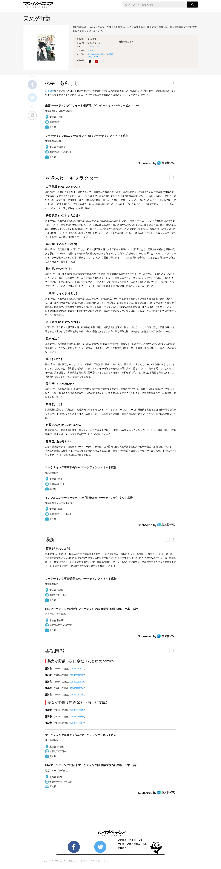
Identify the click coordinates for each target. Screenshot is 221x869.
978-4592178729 (77, 675)
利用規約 (83, 861)
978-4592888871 (77, 723)
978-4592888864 (77, 716)
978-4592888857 (77, 710)
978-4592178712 (77, 669)
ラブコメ (91, 50)
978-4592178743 (77, 688)
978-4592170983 (77, 695)
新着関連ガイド (126, 41)
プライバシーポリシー (100, 861)
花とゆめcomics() (97, 54)
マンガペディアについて (54, 861)
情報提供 (72, 861)
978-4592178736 (77, 682)
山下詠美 (49, 91)
